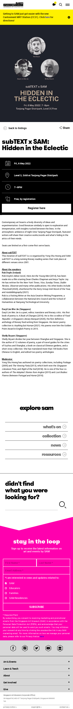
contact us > (65, 707)
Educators (14, 588)
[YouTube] (48, 648)
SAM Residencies (18, 598)
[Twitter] (36, 648)
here (47, 17)
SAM (11, 583)
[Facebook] (13, 648)
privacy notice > (10, 707)
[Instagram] (25, 648)
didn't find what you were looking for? (26, 490)
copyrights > (36, 707)
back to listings (18, 128)
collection (51, 436)
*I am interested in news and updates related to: (32, 577)
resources (51, 454)
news (56, 445)
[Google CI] (60, 648)
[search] (63, 505)
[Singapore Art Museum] (19, 4)
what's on (52, 427)
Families (13, 593)
